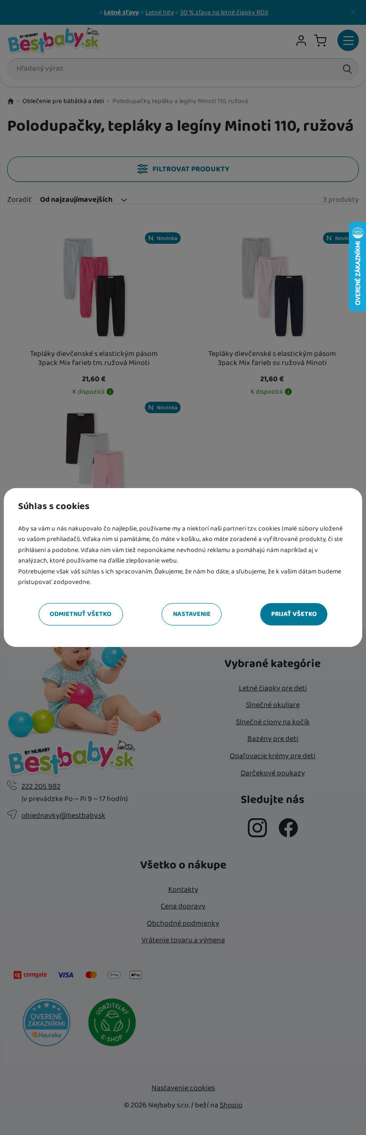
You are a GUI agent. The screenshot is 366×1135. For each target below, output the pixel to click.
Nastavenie (192, 614)
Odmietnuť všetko (81, 614)
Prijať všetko (294, 614)
